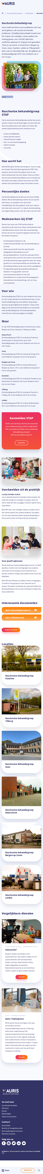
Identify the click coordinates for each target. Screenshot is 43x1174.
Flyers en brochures (9, 1116)
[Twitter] (14, 1143)
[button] (7, 97)
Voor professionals (14, 13)
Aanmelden (28, 1170)
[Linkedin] (19, 1143)
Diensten (29, 13)
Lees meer (21, 977)
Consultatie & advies (9, 1105)
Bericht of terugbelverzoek (12, 1128)
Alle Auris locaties (8, 1134)
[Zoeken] (39, 1170)
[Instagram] (9, 1143)
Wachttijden (6, 1114)
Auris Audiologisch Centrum (12, 1131)
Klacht (4, 1111)
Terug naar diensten (11, 630)
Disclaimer (29, 1151)
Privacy (12, 1151)
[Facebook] (4, 1143)
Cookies (22, 1151)
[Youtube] (24, 1143)
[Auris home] (8, 3)
